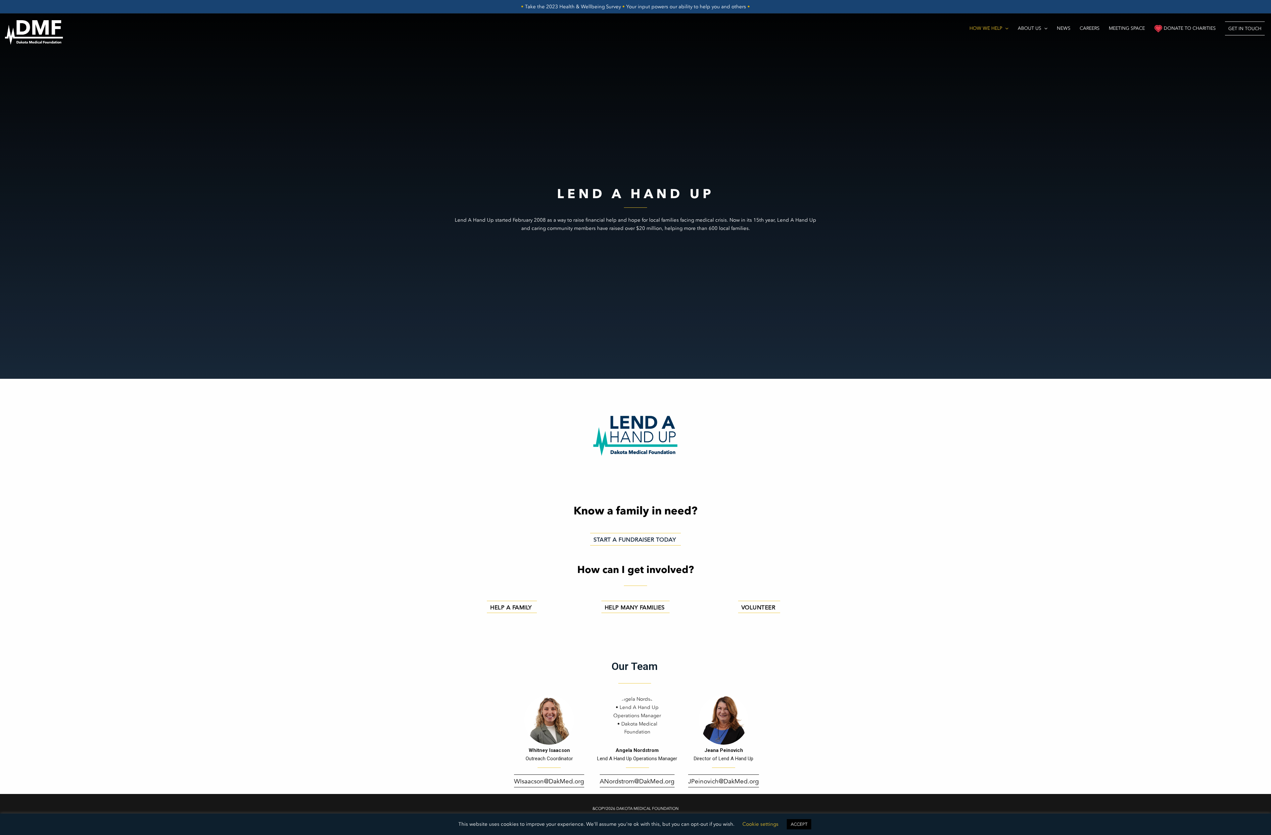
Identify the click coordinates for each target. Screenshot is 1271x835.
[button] (1245, 28)
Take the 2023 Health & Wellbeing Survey (573, 7)
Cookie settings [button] (760, 824)
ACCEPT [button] (799, 824)
